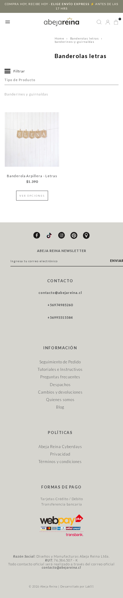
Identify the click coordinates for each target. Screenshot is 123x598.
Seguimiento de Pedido (60, 361)
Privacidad (60, 454)
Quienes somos (60, 399)
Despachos (60, 384)
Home (59, 38)
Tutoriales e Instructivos (60, 369)
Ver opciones (32, 195)
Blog (60, 407)
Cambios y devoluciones (60, 392)
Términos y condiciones (60, 461)
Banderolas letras (84, 38)
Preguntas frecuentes (60, 376)
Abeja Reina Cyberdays (60, 446)
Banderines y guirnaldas (26, 94)
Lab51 (89, 586)
